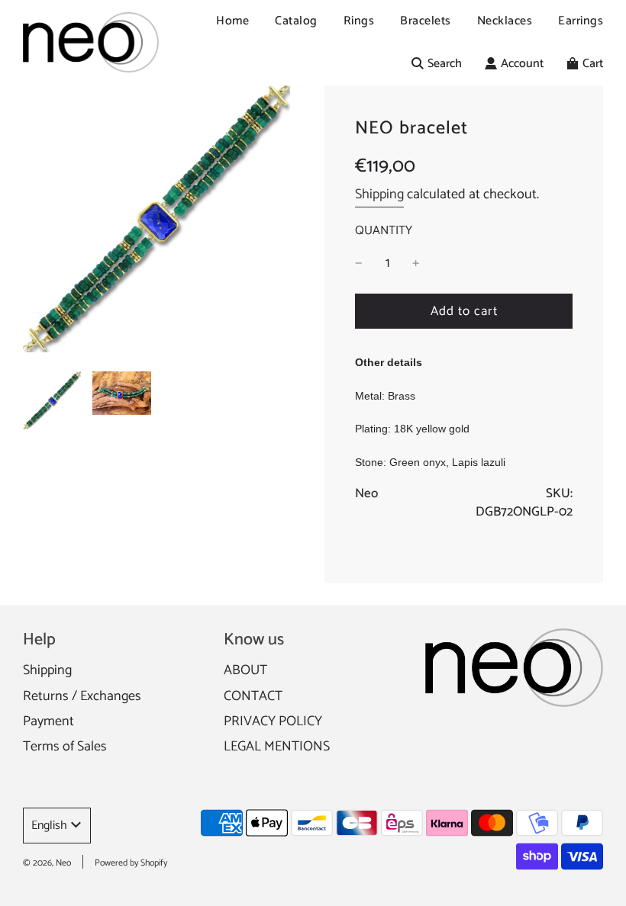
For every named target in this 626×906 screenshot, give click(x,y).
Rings (359, 21)
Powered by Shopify (131, 863)
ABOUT (245, 670)
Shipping (379, 194)
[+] (416, 263)
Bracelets (425, 21)
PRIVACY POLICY (273, 721)
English (49, 825)
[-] (359, 263)
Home (232, 21)
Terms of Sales (65, 746)
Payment (48, 721)
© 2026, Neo (47, 863)
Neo (366, 493)
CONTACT (253, 696)
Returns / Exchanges (82, 696)
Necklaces (505, 21)
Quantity (383, 231)
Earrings (580, 21)
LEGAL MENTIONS (277, 746)
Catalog (296, 21)
